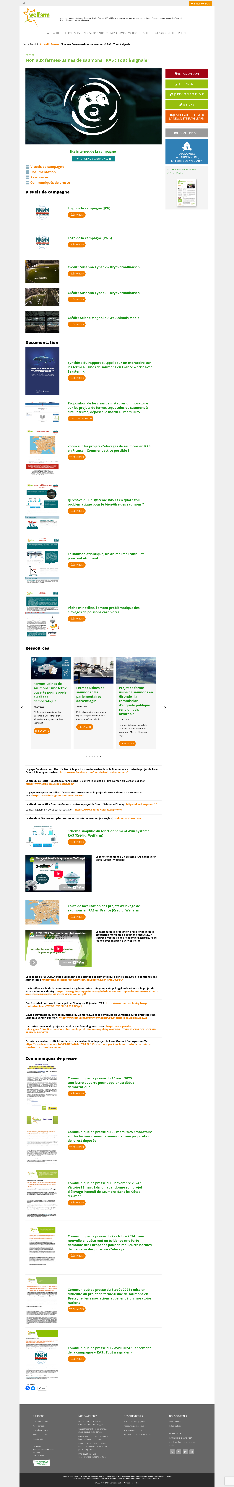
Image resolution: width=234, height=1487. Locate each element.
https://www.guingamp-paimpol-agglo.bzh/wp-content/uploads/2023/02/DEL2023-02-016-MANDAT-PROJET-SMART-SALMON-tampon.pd (91, 993)
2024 (144, 1017)
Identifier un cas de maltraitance (137, 1434)
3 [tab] (92, 756)
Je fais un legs (175, 1426)
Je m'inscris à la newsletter (180, 1438)
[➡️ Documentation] (40, 172)
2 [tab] (89, 756)
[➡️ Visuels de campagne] (44, 167)
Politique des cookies (131, 1483)
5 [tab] (97, 756)
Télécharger (76, 214)
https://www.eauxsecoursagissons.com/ (49, 783)
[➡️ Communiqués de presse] (47, 183)
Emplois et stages (40, 1430)
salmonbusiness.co (127, 818)
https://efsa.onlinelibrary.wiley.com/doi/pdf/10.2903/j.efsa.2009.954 (82, 979)
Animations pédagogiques (134, 1421)
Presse (55, 44)
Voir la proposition (80, 418)
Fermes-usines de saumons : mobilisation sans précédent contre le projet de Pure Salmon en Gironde (134, 698)
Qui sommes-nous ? (41, 1421)
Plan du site (38, 1439)
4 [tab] (95, 756)
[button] (22, 707)
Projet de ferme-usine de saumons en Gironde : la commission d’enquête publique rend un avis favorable (51, 700)
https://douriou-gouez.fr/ (141, 804)
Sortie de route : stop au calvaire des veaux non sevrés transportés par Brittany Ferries (92, 1446)
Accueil (44, 44)
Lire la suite (42, 743)
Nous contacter (39, 1426)
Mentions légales (40, 1434)
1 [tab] (86, 756)
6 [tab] (100, 756)
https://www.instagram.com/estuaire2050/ (58, 795)
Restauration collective (133, 1430)
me (120, 809)
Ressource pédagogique (134, 1426)
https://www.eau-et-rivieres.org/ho (96, 809)
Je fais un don (175, 1421)
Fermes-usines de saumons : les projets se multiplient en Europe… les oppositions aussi (93, 696)
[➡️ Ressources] (36, 177)
